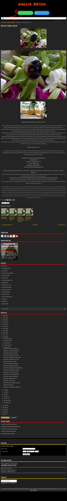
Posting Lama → (62, 224)
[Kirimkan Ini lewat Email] (2, 203)
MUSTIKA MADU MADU (8, 433)
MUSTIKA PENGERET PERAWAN (12, 357)
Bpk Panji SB (33, 490)
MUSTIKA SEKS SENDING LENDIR (11, 426)
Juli (5, 390)
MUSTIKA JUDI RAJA (4, 218)
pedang (4, 282)
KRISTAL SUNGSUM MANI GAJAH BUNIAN (21, 219)
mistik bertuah (5, 280)
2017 (4, 334)
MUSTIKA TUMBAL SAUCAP (9, 26)
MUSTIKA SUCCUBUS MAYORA (11, 382)
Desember (7, 338)
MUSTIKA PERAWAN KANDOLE (11, 387)
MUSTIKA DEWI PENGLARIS (11, 355)
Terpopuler (13, 417)
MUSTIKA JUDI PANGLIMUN (11, 350)
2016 (4, 337)
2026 (4, 315)
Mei (5, 394)
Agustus (6, 347)
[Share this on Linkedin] (14, 200)
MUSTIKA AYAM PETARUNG (10, 348)
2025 (4, 317)
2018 (4, 332)
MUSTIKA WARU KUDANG (9, 431)
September (7, 345)
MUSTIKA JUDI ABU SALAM (9, 429)
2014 (4, 407)
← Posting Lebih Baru (6, 224)
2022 (4, 324)
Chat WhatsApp (26, 13)
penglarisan (5, 289)
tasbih (3, 301)
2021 (4, 326)
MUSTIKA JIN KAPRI (9, 380)
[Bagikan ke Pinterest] (8, 203)
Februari (6, 400)
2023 (4, 322)
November (7, 340)
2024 (4, 320)
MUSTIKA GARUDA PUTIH (10, 353)
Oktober (6, 343)
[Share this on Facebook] (5, 200)
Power (3, 294)
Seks (3, 299)
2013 (4, 409)
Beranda (3, 22)
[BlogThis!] (4, 203)
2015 (4, 405)
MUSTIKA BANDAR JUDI (12, 219)
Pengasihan (5, 287)
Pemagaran (5, 285)
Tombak (4, 303)
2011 (4, 414)
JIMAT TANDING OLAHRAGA (9, 424)
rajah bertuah (5, 296)
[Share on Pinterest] (12, 200)
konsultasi (4, 275)
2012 (4, 412)
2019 (4, 330)
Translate (13, 483)
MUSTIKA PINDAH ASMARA (10, 365)
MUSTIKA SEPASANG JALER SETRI (12, 368)
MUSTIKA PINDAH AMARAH (11, 363)
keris (3, 270)
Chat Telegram (42, 13)
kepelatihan (5, 268)
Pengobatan (5, 292)
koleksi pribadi (11, 22)
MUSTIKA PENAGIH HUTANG (11, 370)
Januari (6, 402)
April (5, 396)
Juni (5, 392)
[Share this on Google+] (9, 200)
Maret (5, 398)
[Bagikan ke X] (5, 203)
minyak (4, 278)
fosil (3, 266)
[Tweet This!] (7, 200)
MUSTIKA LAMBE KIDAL (10, 378)
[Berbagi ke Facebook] (7, 203)
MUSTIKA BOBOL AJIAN (9, 361)
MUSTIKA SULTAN (8, 385)
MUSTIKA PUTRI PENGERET (11, 374)
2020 (4, 328)
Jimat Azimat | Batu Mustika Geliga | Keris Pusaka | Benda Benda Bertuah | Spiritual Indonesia (35, 489)
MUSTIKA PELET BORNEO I (10, 376)
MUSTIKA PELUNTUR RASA (10, 372)
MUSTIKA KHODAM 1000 (28, 219)
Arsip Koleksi (5, 417)
